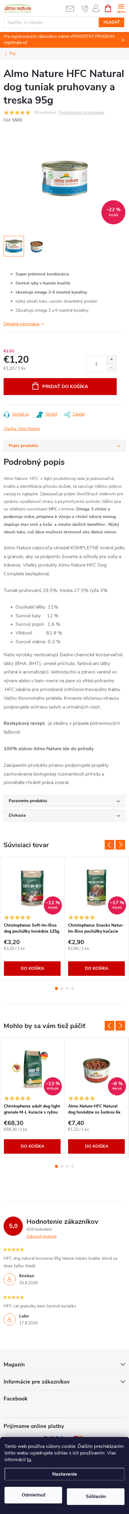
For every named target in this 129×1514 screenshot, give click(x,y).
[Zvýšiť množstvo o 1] (111, 359)
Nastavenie (64, 1474)
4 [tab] (72, 988)
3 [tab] (67, 988)
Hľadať (112, 22)
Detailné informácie (21, 324)
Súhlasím (96, 1496)
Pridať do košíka (65, 386)
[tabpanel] (32, 918)
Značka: (22, 429)
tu (29, 1459)
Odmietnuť (33, 1495)
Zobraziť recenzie (41, 1236)
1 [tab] (56, 988)
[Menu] (121, 8)
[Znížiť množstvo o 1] (111, 368)
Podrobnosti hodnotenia (81, 112)
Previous (109, 845)
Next (120, 845)
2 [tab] (61, 988)
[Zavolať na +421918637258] (85, 8)
